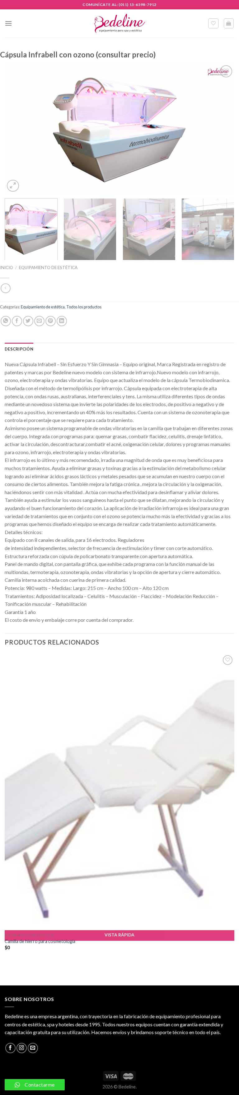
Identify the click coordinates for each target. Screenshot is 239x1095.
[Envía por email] (39, 321)
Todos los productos (83, 306)
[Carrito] (229, 23)
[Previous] (17, 128)
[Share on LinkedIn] (62, 321)
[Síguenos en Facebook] (10, 1048)
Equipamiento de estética (48, 267)
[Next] (221, 128)
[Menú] (8, 23)
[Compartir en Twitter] (28, 321)
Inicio (6, 267)
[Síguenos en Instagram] (21, 1048)
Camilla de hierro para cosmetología (40, 941)
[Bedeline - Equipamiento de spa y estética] (119, 23)
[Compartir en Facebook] (17, 321)
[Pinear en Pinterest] (50, 321)
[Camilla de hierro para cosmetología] (119, 792)
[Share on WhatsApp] (6, 321)
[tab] (19, 349)
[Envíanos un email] (33, 1048)
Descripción (19, 348)
